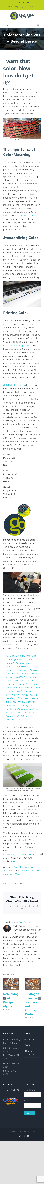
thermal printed (21, 345)
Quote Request (29, 1053)
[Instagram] (11, 1090)
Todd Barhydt (9, 884)
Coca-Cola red (26, 215)
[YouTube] (14, 1090)
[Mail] (18, 1090)
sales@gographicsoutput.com (27, 7)
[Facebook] (4, 1090)
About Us (30, 1039)
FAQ (27, 1045)
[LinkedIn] (7, 1090)
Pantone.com (14, 719)
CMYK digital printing (14, 385)
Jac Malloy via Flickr (26, 140)
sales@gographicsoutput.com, (22, 854)
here (12, 861)
